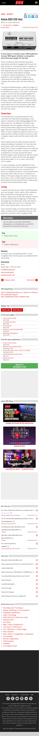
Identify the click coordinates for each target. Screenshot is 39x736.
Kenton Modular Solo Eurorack (12, 354)
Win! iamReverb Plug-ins (9, 295)
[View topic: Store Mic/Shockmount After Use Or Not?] (37, 576)
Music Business (8, 632)
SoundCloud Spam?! (8, 584)
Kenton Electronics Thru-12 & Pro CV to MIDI (16, 350)
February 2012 (33, 27)
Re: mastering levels (9, 543)
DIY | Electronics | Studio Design (14, 629)
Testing (4, 186)
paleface (4, 546)
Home (3, 14)
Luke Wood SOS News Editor (10, 530)
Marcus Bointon (6, 538)
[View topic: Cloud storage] (37, 588)
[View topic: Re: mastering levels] (37, 544)
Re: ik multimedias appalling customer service (18, 519)
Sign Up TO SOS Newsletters (19, 365)
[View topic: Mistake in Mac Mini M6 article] (37, 535)
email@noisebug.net (8, 270)
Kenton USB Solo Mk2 (9, 318)
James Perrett (6, 513)
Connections (6, 113)
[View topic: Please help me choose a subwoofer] (37, 596)
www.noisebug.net (7, 272)
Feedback (4, 532)
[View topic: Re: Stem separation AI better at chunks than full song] (37, 510)
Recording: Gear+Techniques (9, 523)
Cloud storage (6, 588)
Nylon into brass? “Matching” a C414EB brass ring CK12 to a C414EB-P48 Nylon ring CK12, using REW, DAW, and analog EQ (19, 572)
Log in (4, 3)
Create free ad (17, 310)
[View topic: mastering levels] (37, 568)
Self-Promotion (8, 641)
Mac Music (7, 622)
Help (32, 695)
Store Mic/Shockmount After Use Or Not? (16, 576)
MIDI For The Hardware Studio (12, 347)
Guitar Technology (9, 615)
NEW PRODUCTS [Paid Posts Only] (15, 617)
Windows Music (8, 620)
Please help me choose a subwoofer (14, 596)
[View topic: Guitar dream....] (37, 580)
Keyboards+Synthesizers (11, 613)
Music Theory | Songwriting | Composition (18, 634)
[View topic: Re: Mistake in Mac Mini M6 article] (37, 527)
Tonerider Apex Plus (9, 322)
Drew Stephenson (7, 521)
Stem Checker (7, 326)
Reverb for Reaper (8, 592)
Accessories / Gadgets (11, 25)
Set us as (32, 14)
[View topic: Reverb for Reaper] (37, 592)
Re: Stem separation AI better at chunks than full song (19, 510)
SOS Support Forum (10, 646)
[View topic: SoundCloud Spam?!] (37, 584)
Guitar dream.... (7, 580)
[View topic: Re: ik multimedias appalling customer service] (37, 519)
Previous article (9, 280)
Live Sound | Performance (12, 627)
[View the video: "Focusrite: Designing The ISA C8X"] (19, 413)
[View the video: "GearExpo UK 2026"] (19, 435)
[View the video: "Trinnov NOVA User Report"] (19, 458)
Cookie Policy (24, 695)
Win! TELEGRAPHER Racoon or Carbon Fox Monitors (19, 292)
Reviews (10, 14)
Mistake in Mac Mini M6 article (12, 535)
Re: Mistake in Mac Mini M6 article (13, 527)
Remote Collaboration (11, 639)
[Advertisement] (19, 384)
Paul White (6, 27)
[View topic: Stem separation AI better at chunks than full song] (37, 564)
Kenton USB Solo (8, 358)
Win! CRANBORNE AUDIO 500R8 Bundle (15, 297)
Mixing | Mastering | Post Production (11, 515)
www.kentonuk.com (8, 275)
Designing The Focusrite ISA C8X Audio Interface (19, 423)
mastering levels (7, 568)
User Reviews (8, 636)
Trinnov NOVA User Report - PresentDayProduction (19, 469)
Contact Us (14, 695)
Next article (31, 280)
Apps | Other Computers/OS (13, 624)
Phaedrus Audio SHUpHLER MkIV (13, 329)
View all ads (6, 310)
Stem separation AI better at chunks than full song (19, 564)
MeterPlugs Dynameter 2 (10, 333)
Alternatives (8, 217)
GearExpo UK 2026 (19, 446)
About (7, 695)
